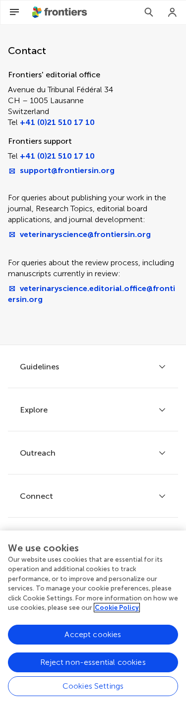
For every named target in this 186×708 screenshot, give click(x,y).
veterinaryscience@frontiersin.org (85, 234)
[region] (93, 619)
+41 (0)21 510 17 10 (57, 122)
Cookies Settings (93, 686)
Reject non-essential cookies (92, 662)
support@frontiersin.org (67, 170)
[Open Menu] (14, 12)
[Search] (149, 12)
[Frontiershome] (60, 12)
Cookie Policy (117, 607)
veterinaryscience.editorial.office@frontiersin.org (91, 294)
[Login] (173, 12)
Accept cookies (92, 634)
